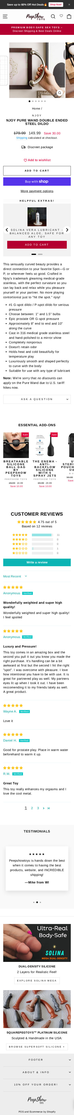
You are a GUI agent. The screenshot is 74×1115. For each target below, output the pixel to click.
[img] (13, 587)
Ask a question (37, 399)
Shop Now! (56, 4)
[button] (20, 535)
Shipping (21, 137)
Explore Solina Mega (37, 980)
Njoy (37, 115)
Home (36, 108)
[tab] (33, 254)
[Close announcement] (69, 4)
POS (21, 1111)
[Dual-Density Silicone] (37, 943)
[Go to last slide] (7, 230)
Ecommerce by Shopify (42, 1111)
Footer (36, 1059)
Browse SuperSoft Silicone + (37, 1046)
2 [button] (32, 808)
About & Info (36, 1072)
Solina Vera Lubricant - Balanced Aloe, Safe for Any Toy (37, 233)
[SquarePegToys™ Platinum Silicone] (37, 1009)
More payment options (37, 191)
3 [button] (38, 808)
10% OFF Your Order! (36, 1084)
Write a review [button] (37, 562)
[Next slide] (67, 230)
